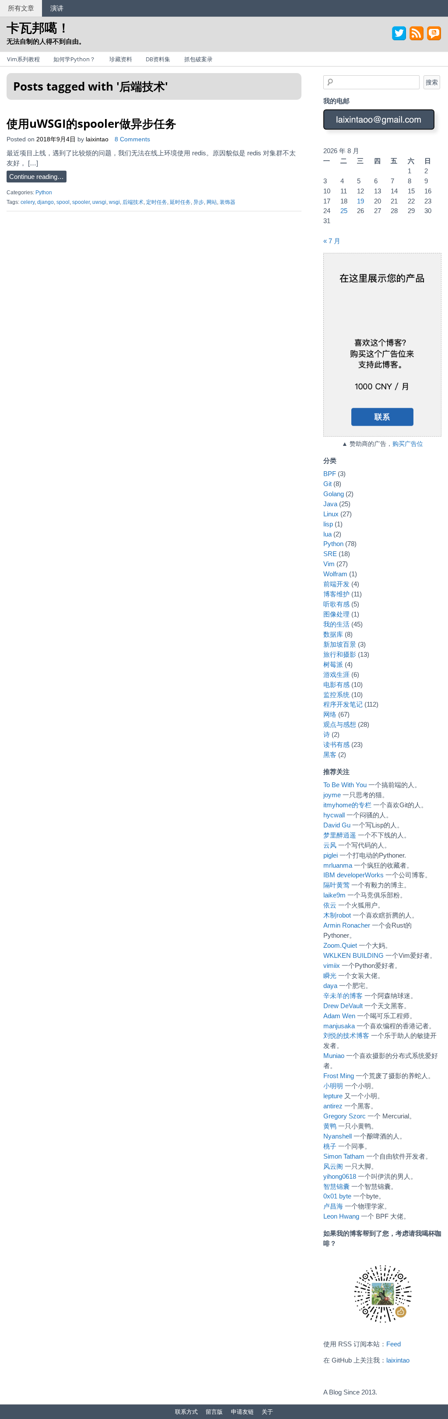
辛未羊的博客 (343, 995)
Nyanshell (337, 1136)
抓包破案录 (198, 59)
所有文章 (21, 8)
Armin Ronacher (346, 925)
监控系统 (336, 694)
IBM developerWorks (353, 875)
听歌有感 (336, 604)
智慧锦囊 (336, 1186)
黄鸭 (329, 1126)
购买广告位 (407, 444)
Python (43, 192)
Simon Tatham (343, 1156)
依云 (329, 905)
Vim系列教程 (23, 59)
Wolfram (335, 574)
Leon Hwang (341, 1216)
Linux (331, 514)
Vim (329, 564)
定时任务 (156, 202)
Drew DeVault (343, 1005)
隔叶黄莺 (336, 885)
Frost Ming (338, 1075)
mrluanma (337, 865)
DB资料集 (158, 59)
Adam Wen (339, 1016)
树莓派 (333, 664)
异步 (198, 202)
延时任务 (180, 202)
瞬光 (329, 975)
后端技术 (133, 202)
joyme (332, 795)
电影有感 (336, 684)
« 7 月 (331, 241)
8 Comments (132, 139)
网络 (329, 714)
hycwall (334, 815)
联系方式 (186, 1411)
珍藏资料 (120, 59)
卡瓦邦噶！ (38, 27)
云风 (329, 845)
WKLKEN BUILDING (353, 955)
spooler (81, 202)
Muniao (333, 1055)
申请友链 (242, 1411)
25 (343, 210)
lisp (328, 524)
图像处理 (336, 614)
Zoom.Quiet (340, 945)
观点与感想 (339, 724)
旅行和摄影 (339, 654)
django (45, 202)
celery (28, 202)
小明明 (333, 1086)
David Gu (336, 825)
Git (327, 483)
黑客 (329, 754)
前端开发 (336, 584)
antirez (333, 1106)
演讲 (56, 8)
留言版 (214, 1411)
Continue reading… (36, 176)
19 (360, 201)
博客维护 (336, 594)
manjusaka (339, 1026)
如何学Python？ (74, 59)
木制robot (337, 915)
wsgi (114, 202)
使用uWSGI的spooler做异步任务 (91, 123)
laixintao (97, 139)
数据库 (333, 634)
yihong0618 (339, 1176)
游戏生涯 (336, 674)
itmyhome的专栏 (347, 805)
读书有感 (336, 744)
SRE (330, 553)
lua (327, 534)
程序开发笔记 (343, 704)
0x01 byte (337, 1196)
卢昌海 (333, 1206)
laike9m (334, 895)
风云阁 (333, 1166)
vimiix (331, 965)
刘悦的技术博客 (346, 1035)
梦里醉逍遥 (339, 835)
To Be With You (345, 784)
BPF (329, 473)
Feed (393, 1344)
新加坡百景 (339, 644)
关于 (267, 1411)
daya (330, 985)
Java (330, 504)
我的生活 (336, 624)
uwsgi (99, 202)
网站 (211, 202)
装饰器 (227, 202)
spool (63, 202)
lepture (333, 1096)
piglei (330, 855)
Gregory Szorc (344, 1116)
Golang (333, 494)
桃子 (329, 1146)
